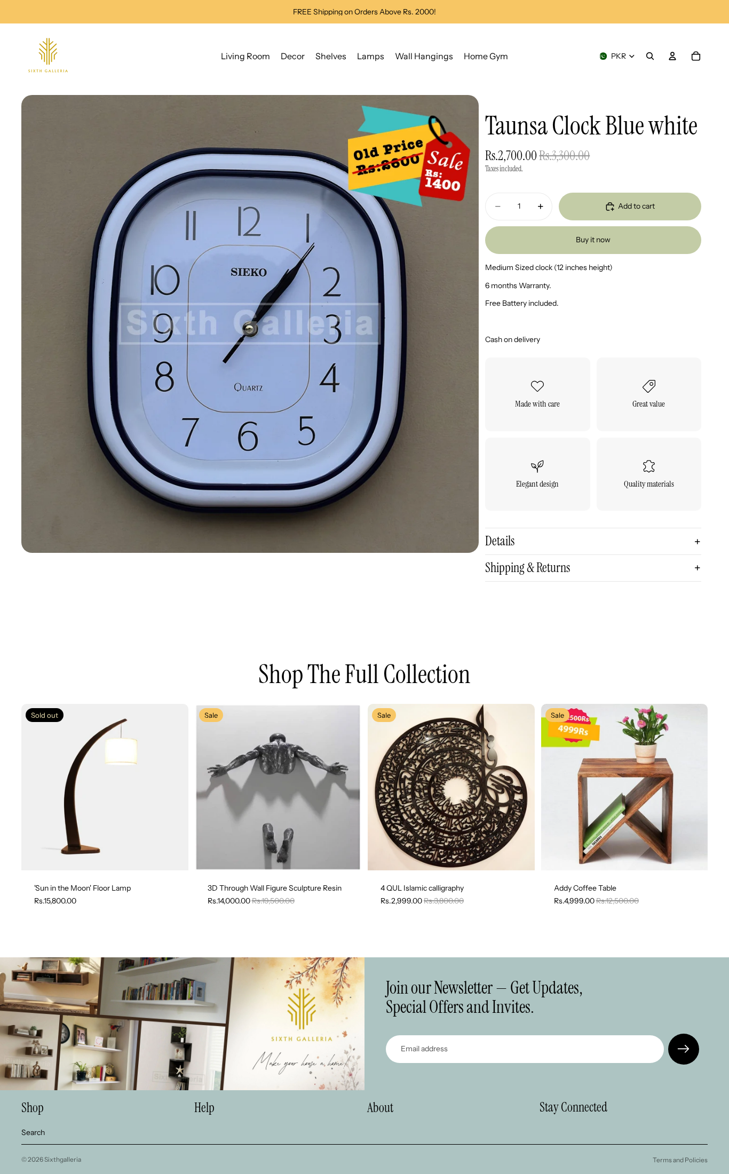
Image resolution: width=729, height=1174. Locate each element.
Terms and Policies (680, 1160)
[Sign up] (683, 1049)
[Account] (672, 56)
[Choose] (344, 853)
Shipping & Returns (527, 567)
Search (33, 1132)
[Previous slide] (211, 787)
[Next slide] (345, 787)
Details (499, 541)
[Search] (650, 56)
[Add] (518, 853)
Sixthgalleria (62, 1159)
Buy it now (593, 239)
